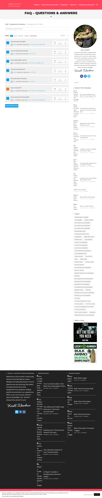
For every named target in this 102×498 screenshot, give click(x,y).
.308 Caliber (78, 220)
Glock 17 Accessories (81, 242)
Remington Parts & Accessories (84, 273)
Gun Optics (88, 256)
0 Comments (92, 97)
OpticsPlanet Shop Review (87, 197)
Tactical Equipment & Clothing (84, 306)
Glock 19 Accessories (81, 245)
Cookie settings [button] (88, 494)
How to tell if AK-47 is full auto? (19, 78)
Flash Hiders (88, 239)
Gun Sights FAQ (41, 44)
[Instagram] (85, 76)
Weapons (92, 312)
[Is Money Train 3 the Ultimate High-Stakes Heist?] (76, 179)
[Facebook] (81, 76)
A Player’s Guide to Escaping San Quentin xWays (52, 474)
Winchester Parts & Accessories (84, 315)
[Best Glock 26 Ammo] (70, 415)
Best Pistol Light (80, 378)
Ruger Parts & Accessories (83, 281)
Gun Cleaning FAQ (40, 90)
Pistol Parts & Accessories (83, 267)
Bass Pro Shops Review (86, 206)
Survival (88, 290)
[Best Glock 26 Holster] (70, 402)
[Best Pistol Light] (70, 378)
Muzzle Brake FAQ (40, 100)
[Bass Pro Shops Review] (76, 207)
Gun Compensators (80, 253)
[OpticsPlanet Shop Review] (76, 197)
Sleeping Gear (79, 290)
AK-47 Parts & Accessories (82, 222)
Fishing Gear (78, 239)
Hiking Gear (83, 259)
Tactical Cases (90, 304)
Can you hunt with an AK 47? (18, 69)
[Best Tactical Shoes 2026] (70, 389)
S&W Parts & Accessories (82, 284)
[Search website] (97, 5)
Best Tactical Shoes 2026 (83, 389)
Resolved (20, 35)
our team (90, 67)
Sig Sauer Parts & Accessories (83, 287)
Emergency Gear (89, 236)
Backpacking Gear (80, 231)
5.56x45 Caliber (88, 220)
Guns (76, 259)
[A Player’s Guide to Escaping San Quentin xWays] (76, 150)
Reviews (77, 276)
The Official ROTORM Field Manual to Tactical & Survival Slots (88, 110)
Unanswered (33, 35)
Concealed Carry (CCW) (82, 234)
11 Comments (85, 416)
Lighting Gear (89, 262)
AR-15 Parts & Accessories (82, 228)
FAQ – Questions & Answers (15, 24)
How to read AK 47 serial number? (19, 50)
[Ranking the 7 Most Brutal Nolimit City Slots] (76, 125)
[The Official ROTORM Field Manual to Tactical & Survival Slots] (76, 110)
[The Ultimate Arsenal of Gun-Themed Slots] (76, 137)
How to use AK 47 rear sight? (18, 41)
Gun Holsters (79, 256)
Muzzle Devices (79, 264)
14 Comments (86, 390)
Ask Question (12, 106)
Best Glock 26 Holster (82, 401)
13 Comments (85, 403)
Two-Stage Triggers (81, 312)
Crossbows (78, 236)
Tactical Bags (79, 304)
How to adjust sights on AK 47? (19, 60)
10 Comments (84, 432)
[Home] (51, 16)
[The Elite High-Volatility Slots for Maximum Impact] (76, 165)
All (11, 35)
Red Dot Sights (79, 270)
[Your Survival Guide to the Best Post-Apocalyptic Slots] (76, 96)
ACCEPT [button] (97, 494)
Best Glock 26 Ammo (82, 414)
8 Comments (83, 380)
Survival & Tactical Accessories (84, 292)
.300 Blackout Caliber (81, 217)
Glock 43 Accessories (81, 248)
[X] (89, 76)
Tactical (77, 298)
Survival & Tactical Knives (82, 295)
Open (15, 35)
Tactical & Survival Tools (82, 301)
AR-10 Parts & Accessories (82, 225)
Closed (26, 35)
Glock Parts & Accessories (83, 250)
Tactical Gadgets (80, 309)
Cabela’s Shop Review (80, 189)
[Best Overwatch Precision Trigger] (70, 430)
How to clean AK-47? (16, 87)
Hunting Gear (79, 262)
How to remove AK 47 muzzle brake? (20, 97)
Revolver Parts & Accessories (84, 278)
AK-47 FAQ (33, 44)
